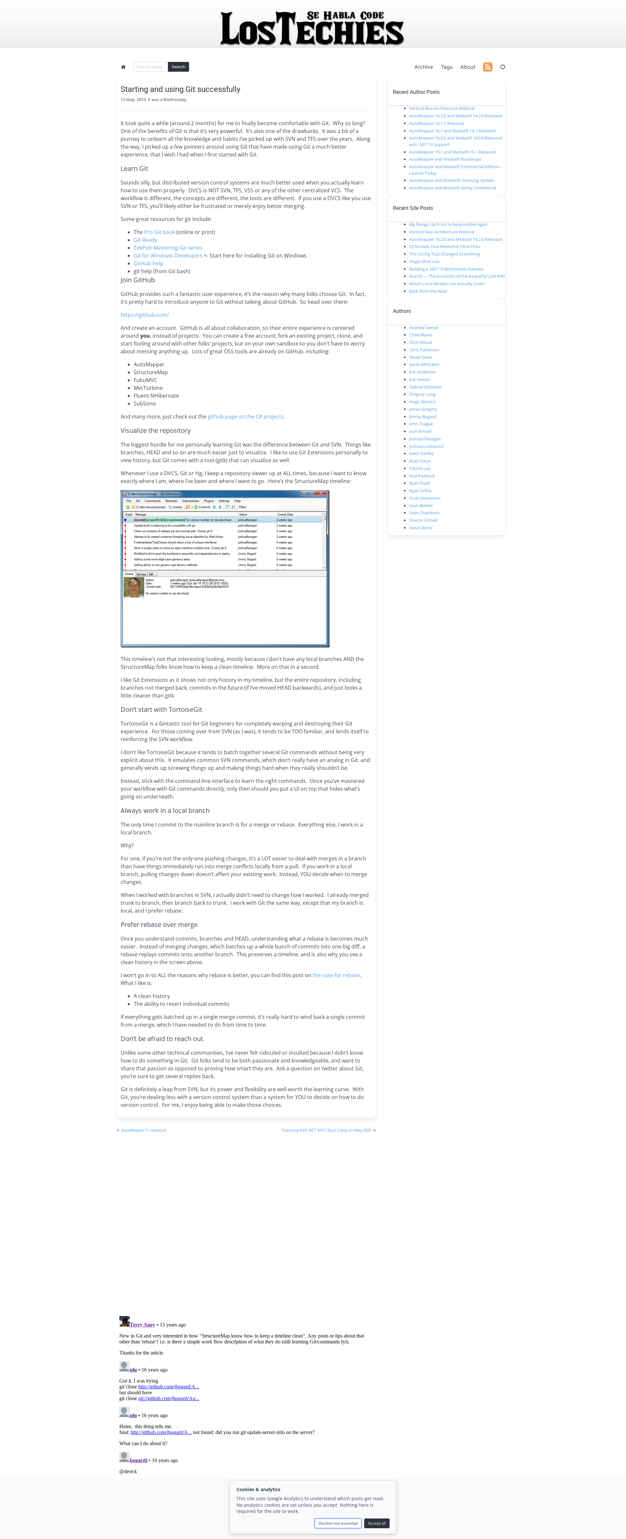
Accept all (377, 1523)
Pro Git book (159, 232)
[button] (502, 67)
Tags (447, 67)
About (467, 67)
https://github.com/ (145, 314)
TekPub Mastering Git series (168, 247)
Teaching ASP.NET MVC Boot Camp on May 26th (327, 1130)
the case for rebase (336, 975)
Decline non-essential (338, 1523)
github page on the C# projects (246, 416)
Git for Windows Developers (168, 255)
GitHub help (148, 263)
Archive (423, 67)
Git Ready (145, 239)
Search (178, 66)
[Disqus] (246, 1218)
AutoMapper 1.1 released (143, 1130)
